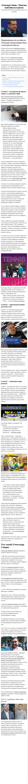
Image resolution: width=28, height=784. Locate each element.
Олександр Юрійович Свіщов (9, 550)
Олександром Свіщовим (19, 178)
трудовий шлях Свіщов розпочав (13, 578)
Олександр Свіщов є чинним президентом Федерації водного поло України (12, 658)
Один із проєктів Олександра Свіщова (12, 96)
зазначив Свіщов (16, 432)
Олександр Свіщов (19, 48)
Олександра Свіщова (16, 57)
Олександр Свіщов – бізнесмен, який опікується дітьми (14, 6)
